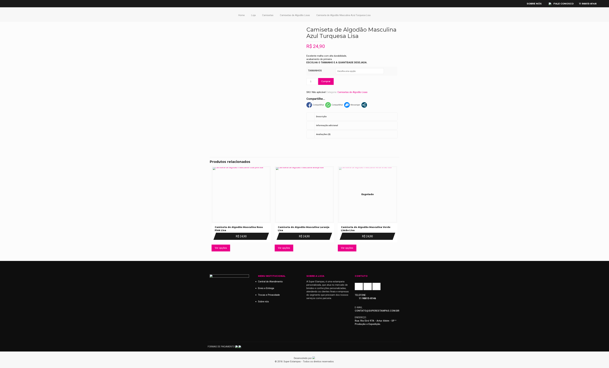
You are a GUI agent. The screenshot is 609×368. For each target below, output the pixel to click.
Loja (253, 15)
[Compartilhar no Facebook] (315, 105)
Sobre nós (534, 3)
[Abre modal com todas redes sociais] (364, 105)
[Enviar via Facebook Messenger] (352, 105)
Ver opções (221, 247)
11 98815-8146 (588, 3)
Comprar (326, 81)
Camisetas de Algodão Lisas (295, 15)
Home (241, 15)
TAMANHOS (315, 70)
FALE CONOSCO (563, 3)
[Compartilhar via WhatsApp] (334, 105)
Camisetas (267, 15)
